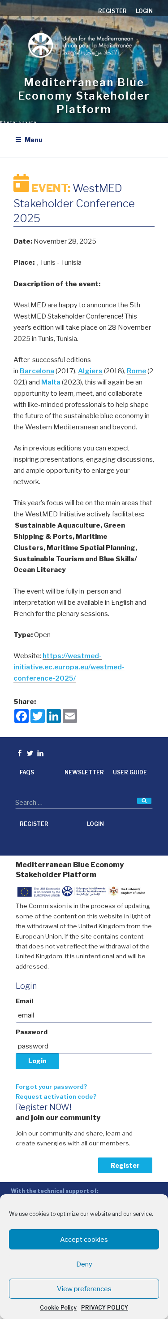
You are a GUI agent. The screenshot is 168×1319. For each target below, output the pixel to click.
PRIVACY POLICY (104, 1307)
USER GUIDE (130, 772)
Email (24, 1001)
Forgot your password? (51, 1086)
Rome (136, 371)
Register (125, 1165)
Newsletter (84, 772)
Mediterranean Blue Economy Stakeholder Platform (84, 96)
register (112, 11)
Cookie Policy (58, 1307)
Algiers (90, 371)
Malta (50, 382)
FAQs (27, 772)
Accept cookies (84, 1240)
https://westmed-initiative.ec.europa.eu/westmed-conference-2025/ (69, 667)
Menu (34, 140)
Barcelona (37, 371)
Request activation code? (56, 1096)
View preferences (84, 1289)
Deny (84, 1264)
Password (31, 1031)
